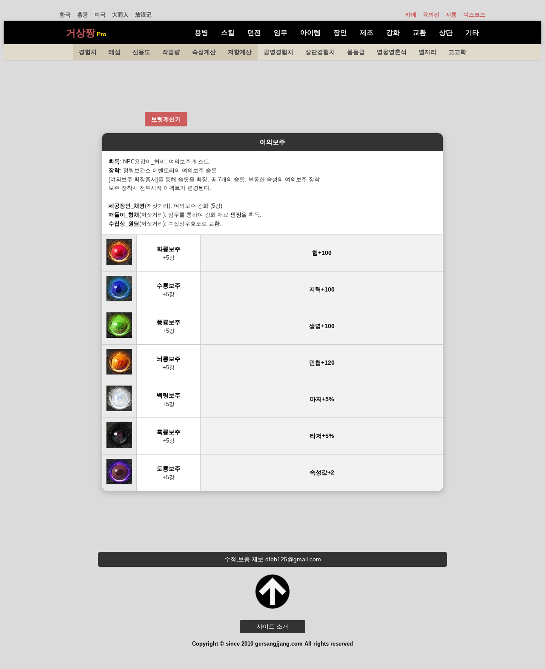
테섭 (114, 52)
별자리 (427, 52)
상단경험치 (320, 52)
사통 (451, 14)
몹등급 (356, 52)
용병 (201, 32)
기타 (472, 32)
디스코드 (474, 14)
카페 (410, 14)
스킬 (228, 32)
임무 (280, 32)
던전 (254, 32)
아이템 (310, 32)
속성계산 (204, 52)
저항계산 (240, 52)
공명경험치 (278, 52)
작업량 (171, 52)
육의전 (431, 14)
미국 (100, 14)
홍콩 (82, 14)
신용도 (141, 52)
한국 (65, 14)
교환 (419, 32)
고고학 (457, 52)
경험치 (88, 52)
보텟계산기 (166, 119)
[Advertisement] (272, 86)
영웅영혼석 (392, 52)
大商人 (120, 14)
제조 (366, 32)
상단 (446, 32)
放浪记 (143, 14)
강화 (393, 32)
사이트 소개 (272, 626)
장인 (340, 32)
